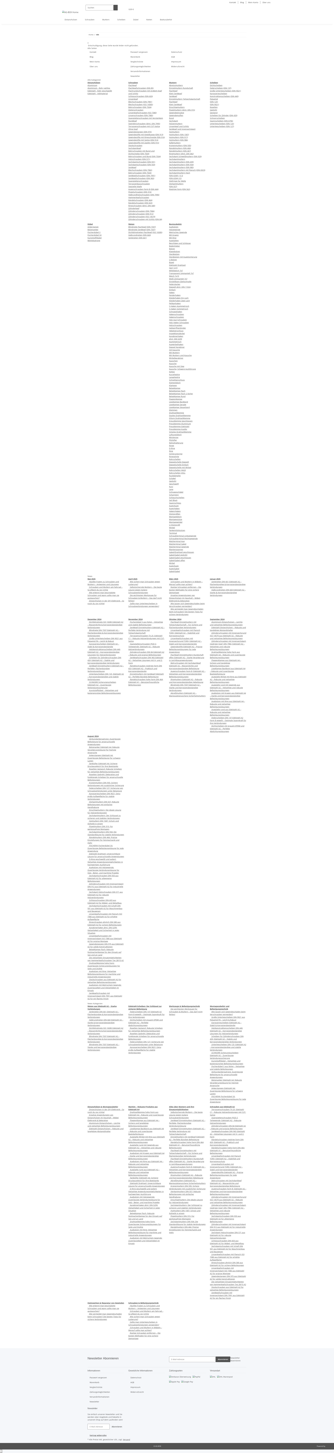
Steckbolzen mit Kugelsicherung (183, 257)
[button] (120, 9)
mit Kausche (174, 350)
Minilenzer (173, 437)
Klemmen (173, 410)
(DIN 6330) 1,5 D (176, 175)
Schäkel (172, 478)
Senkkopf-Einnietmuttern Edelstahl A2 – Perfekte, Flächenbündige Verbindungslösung (106, 668)
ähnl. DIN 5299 (175, 339)
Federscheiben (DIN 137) (220, 88)
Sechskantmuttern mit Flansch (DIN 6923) (187, 170)
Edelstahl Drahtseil (177, 265)
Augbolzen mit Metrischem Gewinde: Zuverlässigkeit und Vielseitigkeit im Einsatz (104, 988)
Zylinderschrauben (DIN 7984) (141, 211)
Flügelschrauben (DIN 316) (139, 192)
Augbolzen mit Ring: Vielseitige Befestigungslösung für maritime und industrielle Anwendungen (104, 974)
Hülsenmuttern (175, 123)
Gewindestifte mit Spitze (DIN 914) (143, 140)
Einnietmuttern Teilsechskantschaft (184, 99)
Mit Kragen (174, 235)
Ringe (171, 445)
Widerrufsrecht (177, 66)
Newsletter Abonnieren (235, 1359)
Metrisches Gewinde (178, 232)
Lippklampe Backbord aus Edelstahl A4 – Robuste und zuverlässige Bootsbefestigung (227, 671)
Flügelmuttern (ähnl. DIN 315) (182, 110)
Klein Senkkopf (175, 93)
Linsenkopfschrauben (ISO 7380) (142, 112)
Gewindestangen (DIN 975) (140, 132)
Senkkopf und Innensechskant (182, 129)
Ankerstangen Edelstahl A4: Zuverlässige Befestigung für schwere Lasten (104, 758)
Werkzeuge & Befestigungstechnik (184, 1006)
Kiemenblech (175, 382)
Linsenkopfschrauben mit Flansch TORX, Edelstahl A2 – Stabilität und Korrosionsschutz (184, 633)
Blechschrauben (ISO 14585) (140, 104)
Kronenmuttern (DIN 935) (180, 145)
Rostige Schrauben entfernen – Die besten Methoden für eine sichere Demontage (185, 590)
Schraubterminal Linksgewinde (182, 536)
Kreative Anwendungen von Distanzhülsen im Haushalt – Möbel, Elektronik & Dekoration (185, 598)
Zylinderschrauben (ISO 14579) (141, 216)
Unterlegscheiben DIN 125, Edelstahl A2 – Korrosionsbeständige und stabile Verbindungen (106, 677)
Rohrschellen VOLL (177, 473)
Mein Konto (253, 2)
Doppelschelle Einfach (179, 465)
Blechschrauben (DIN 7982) (140, 170)
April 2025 (132, 579)
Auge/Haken (174, 508)
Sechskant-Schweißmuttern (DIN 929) (185, 156)
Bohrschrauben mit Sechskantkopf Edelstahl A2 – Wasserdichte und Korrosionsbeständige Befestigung (185, 666)
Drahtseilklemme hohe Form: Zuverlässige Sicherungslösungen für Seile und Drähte (104, 966)
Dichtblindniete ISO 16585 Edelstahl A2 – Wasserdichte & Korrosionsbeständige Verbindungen (105, 625)
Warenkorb (135, 57)
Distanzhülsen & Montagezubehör (103, 1107)
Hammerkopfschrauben (138, 197)
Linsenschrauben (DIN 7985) (140, 115)
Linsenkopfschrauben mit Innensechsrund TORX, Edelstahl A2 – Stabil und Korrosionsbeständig (185, 641)
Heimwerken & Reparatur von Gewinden (106, 1303)
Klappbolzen (174, 251)
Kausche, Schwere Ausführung (182, 369)
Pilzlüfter (173, 440)
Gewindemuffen (176, 115)
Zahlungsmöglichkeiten (140, 66)
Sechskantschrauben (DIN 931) (141, 162)
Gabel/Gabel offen (177, 560)
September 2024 (217, 619)
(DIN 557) (173, 186)
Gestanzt (214, 112)
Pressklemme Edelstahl (179, 426)
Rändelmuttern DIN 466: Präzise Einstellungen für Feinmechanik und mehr (103, 840)
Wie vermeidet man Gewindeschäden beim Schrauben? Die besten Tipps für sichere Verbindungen (186, 612)
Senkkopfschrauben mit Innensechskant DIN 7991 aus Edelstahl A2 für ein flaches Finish (105, 996)
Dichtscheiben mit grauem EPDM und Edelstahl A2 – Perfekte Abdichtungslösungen (227, 729)
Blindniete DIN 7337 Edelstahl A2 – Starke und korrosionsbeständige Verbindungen (185, 688)
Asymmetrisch (175, 341)
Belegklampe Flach (177, 391)
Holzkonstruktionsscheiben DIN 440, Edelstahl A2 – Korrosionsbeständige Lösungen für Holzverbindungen (104, 652)
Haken (172, 292)
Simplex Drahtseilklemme (180, 432)
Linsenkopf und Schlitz (179, 126)
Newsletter (135, 76)
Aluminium (92, 85)
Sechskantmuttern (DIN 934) (181, 164)
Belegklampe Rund (177, 396)
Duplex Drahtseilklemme (180, 415)
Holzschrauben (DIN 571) (139, 159)
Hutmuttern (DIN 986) (178, 140)
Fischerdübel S (94, 232)
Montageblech (175, 516)
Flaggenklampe (175, 399)
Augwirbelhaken (176, 344)
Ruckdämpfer (175, 475)
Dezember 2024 (94, 619)
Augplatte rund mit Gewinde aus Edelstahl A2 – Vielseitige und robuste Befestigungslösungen (226, 688)
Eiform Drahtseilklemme (179, 418)
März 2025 (173, 579)
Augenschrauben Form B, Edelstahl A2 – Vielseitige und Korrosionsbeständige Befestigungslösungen (187, 674)
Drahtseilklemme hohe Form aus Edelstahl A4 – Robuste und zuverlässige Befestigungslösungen (227, 655)
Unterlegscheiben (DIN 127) (222, 126)
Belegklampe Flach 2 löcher (181, 393)
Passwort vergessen (139, 52)
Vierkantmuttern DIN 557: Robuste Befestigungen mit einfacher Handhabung (103, 805)
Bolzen (172, 249)
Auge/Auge (174, 506)
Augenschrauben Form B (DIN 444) (143, 189)
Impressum (176, 61)
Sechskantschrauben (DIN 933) (141, 164)
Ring (171, 451)
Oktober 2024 (175, 619)
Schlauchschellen (176, 497)
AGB (173, 57)
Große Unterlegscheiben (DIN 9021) (225, 91)
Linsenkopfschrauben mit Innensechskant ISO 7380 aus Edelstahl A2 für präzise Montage (105, 938)
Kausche (173, 363)
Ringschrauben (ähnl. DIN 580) (141, 205)
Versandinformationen (140, 71)
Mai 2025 (92, 579)
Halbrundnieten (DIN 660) (139, 235)
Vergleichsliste (136, 61)
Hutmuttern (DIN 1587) (179, 134)
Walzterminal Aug (177, 541)
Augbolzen (173, 227)
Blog (242, 2)
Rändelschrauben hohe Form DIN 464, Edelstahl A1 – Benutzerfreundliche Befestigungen (145, 682)
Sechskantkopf (134, 148)
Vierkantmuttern (176, 184)
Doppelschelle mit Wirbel (180, 467)
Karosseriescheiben (218, 93)
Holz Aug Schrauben (178, 320)
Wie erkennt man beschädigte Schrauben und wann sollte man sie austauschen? (103, 595)
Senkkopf (132, 167)
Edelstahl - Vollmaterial (98, 93)
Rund (171, 118)
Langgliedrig (174, 377)
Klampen (173, 385)
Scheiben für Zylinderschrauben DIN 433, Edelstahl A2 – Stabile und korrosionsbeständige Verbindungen (104, 660)
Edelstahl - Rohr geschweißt (100, 91)
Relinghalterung (176, 443)
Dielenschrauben (135, 110)
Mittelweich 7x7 (176, 270)
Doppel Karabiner (177, 347)
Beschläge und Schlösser (180, 243)
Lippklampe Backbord (178, 402)
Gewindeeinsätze (176, 112)
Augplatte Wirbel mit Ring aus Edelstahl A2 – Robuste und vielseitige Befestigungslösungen (228, 679)
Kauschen (173, 361)
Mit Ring (172, 238)
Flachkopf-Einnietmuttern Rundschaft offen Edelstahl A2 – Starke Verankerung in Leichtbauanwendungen (186, 658)
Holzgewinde (174, 229)
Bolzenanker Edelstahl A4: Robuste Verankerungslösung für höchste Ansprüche (104, 750)
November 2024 (135, 619)
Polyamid (214, 99)
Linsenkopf (133, 99)
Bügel (171, 262)
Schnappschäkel (176, 492)
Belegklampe (174, 388)
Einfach (172, 290)
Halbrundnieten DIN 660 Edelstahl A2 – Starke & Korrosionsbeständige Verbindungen (228, 593)
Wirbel (172, 563)
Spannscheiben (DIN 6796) (221, 121)
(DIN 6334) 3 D (175, 178)
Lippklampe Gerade (177, 404)
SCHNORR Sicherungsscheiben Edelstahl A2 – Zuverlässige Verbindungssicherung (102, 685)
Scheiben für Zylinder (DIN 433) (223, 115)
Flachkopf (132, 85)
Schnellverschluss (177, 380)
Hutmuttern (174, 132)
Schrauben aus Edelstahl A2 (222, 1107)
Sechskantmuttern (177, 159)
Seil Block (173, 500)
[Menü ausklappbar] (64, 7)
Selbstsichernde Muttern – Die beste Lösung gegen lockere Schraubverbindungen (145, 590)
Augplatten (174, 240)
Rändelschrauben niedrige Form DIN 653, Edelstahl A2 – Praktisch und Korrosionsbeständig (145, 668)
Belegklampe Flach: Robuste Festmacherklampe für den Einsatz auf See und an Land (104, 952)
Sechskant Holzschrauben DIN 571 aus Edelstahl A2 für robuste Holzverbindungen (105, 895)
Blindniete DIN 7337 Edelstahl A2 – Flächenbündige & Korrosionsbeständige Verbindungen (105, 633)
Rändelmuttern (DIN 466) (180, 148)
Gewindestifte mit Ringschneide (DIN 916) (146, 137)
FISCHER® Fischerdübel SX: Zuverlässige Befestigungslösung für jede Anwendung (106, 848)
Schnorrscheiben (217, 118)
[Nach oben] (1, 1451)
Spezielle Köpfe (135, 186)
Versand (126, 1439)
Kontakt (232, 2)
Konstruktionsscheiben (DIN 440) (224, 96)
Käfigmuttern (175, 143)
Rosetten (214, 107)
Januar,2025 (215, 579)
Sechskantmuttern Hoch (179, 173)
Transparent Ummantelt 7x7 (181, 273)
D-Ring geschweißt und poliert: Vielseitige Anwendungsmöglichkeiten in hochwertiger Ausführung (105, 862)
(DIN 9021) (214, 104)
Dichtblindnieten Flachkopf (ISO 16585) (145, 232)
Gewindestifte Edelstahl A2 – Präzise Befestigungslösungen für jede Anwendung (185, 649)
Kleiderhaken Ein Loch (179, 298)
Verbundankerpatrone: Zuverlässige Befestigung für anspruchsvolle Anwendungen (104, 742)
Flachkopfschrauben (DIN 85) (141, 88)
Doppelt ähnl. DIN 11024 (179, 287)
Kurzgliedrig (174, 374)
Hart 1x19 (173, 268)
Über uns (266, 2)
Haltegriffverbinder (177, 328)
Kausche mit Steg (176, 366)
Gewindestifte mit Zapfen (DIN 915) (143, 143)
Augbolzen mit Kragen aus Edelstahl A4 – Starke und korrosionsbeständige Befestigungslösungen (228, 696)
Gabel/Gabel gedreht (178, 555)
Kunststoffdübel (95, 238)
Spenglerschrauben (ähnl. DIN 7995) (144, 123)
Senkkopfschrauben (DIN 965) (141, 178)
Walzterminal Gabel (177, 544)
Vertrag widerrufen (98, 1435)
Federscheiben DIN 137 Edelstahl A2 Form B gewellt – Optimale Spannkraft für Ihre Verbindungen (228, 720)
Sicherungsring (175, 454)
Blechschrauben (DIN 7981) (140, 102)
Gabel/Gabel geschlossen (180, 557)
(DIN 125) (214, 102)
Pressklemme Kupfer (178, 429)
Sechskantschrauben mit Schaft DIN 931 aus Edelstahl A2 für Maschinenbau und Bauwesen (105, 908)
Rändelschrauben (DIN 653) (140, 203)
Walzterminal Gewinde (179, 547)
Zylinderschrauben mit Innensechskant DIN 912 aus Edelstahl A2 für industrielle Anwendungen (105, 887)
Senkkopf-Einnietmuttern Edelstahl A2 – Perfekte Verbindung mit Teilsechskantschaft (146, 630)
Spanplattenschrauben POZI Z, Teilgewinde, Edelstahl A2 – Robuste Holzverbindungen (144, 647)
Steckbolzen (174, 254)
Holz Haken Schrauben (179, 322)
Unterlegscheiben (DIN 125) (222, 123)
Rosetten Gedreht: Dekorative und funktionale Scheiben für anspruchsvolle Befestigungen (105, 777)
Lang (171, 489)
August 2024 (93, 736)
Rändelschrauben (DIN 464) (140, 200)
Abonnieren (223, 1359)
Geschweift (174, 484)
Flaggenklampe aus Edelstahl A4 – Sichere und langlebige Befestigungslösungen (225, 663)
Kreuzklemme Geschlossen (181, 421)
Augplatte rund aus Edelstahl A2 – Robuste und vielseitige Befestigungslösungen (225, 712)
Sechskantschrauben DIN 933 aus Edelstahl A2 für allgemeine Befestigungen (103, 878)
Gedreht (213, 110)
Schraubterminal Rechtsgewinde (183, 538)
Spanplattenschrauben (138, 181)
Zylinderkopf (133, 208)
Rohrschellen (175, 459)
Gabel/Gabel (174, 571)
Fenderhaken (175, 295)
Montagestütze (175, 519)
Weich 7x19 (174, 276)
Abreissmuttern (176, 85)
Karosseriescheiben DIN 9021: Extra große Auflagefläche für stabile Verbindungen (104, 796)
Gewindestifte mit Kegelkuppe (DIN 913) (145, 134)
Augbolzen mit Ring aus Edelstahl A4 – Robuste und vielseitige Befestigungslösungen (227, 704)
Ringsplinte (174, 456)
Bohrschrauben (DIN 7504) (139, 107)
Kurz (171, 486)
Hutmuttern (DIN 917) (178, 137)
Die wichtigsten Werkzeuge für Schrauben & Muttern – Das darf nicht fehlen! (145, 598)
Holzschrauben (175, 325)
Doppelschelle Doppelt (179, 462)
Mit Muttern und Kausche (180, 355)
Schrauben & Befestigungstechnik (143, 1303)
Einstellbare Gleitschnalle (180, 281)
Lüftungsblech (175, 434)
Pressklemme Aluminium (180, 423)
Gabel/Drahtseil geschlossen (181, 552)
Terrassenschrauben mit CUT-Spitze (144, 126)
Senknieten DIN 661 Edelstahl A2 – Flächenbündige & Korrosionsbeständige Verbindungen (228, 584)
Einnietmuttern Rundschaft (181, 88)
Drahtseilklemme (176, 413)
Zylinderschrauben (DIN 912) (140, 214)
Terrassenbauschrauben (139, 184)
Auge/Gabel (174, 568)
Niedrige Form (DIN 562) (179, 189)
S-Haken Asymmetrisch (179, 306)
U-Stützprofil (174, 525)
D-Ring (172, 448)
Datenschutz (176, 52)
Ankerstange (93, 227)
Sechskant (173, 121)
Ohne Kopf (133, 129)
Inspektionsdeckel (177, 333)
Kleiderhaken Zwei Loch (179, 300)
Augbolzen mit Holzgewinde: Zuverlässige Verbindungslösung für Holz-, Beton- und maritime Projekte (103, 870)
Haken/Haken (175, 511)
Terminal (173, 533)
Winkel (172, 527)
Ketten (172, 372)
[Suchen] (116, 7)
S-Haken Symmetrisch (178, 309)
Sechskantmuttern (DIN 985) (181, 167)
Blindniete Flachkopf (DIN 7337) (142, 227)
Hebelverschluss (176, 331)
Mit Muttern (174, 352)
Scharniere (174, 495)
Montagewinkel (175, 522)
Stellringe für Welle (177, 181)
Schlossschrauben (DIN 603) (140, 96)
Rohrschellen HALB (177, 470)
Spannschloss (175, 503)
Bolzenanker (93, 229)
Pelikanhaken (175, 303)
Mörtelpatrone (94, 240)
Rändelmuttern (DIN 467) (180, 151)
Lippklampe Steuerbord (179, 407)
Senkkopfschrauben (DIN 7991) (141, 175)
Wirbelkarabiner (176, 358)
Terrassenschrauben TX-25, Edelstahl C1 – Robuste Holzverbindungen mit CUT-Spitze (146, 638)
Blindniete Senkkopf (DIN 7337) (141, 229)
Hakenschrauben (176, 314)
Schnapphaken (175, 311)
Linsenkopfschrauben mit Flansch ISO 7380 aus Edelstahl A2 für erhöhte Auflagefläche (105, 917)
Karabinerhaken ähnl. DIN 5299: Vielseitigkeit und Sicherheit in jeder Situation (103, 930)
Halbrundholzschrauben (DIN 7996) (143, 194)
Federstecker (174, 284)
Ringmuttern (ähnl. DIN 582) (181, 153)
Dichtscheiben (216, 85)
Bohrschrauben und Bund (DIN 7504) (144, 156)
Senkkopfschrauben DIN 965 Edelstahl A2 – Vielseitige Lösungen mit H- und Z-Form (145, 660)
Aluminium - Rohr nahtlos (99, 88)
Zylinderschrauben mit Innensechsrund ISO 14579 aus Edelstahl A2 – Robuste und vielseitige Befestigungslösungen (228, 636)
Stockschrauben (135, 145)
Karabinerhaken (176, 336)
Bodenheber (174, 246)
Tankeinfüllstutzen (177, 530)
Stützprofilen (174, 514)
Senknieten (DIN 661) (137, 238)
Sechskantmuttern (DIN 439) (181, 162)
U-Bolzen (173, 259)
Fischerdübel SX (95, 235)
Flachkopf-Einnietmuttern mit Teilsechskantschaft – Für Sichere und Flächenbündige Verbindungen (185, 625)
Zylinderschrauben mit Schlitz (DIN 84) (145, 219)
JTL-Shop (329, 1446)
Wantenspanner (176, 549)
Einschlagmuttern (177, 107)
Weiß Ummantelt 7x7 (178, 279)
